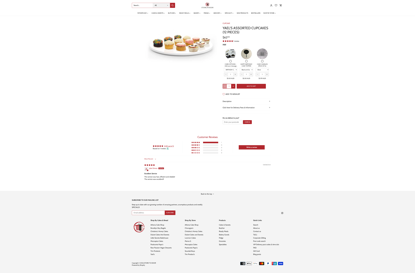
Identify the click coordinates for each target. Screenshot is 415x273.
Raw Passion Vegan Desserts (161, 248)
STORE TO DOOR (150, 263)
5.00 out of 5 (169, 146)
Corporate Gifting (259, 238)
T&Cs (255, 235)
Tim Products (155, 251)
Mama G (188, 241)
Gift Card (256, 251)
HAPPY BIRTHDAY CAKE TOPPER (246, 65)
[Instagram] (282, 213)
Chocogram (189, 228)
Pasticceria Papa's (157, 244)
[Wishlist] (276, 5)
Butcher (222, 228)
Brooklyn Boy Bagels (158, 228)
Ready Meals (223, 231)
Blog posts (257, 254)
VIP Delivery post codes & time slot (266, 244)
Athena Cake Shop (157, 225)
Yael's (153, 254)
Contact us (257, 231)
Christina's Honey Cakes (159, 231)
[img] (149, 165)
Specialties (223, 244)
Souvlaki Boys (190, 251)
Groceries (222, 241)
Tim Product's (190, 254)
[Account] (271, 5)
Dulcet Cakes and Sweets (194, 235)
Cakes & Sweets (225, 225)
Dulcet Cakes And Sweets (160, 235)
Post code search (259, 241)
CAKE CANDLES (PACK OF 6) (262, 65)
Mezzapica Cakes (157, 241)
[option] (181, 41)
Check (247, 122)
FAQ (254, 248)
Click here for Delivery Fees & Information (239, 107)
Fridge (221, 238)
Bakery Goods (224, 235)
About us (256, 228)
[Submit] (172, 5)
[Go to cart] (280, 5)
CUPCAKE (226, 23)
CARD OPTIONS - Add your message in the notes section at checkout (230, 67)
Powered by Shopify (138, 265)
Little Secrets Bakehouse (159, 238)
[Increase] (233, 86)
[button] (228, 41)
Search (255, 225)
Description (227, 101)
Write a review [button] (251, 147)
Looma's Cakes (190, 238)
